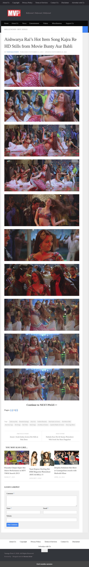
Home (6, 23)
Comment (10, 493)
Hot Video (25, 425)
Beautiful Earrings (24, 421)
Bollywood (10, 29)
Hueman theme (28, 556)
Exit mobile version (44, 564)
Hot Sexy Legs (9, 425)
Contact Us (54, 3)
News (24, 23)
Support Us (70, 23)
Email (45, 508)
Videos (45, 23)
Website (9, 516)
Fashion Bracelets (42, 421)
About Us (6, 3)
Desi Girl (33, 421)
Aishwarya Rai (13, 421)
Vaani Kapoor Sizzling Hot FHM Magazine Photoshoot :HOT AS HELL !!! (39, 472)
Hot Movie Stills (66, 421)
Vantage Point (13, 52)
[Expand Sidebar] (85, 29)
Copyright (15, 3)
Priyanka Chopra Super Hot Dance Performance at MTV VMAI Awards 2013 (15, 470)
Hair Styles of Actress (54, 421)
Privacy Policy (27, 3)
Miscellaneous (57, 23)
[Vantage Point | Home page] (14, 13)
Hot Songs (22, 29)
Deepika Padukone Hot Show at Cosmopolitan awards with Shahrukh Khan (65, 470)
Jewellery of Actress (43, 425)
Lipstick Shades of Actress (57, 425)
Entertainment (34, 23)
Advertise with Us (78, 3)
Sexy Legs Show (70, 425)
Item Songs (33, 425)
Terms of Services (41, 3)
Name (9, 508)
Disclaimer (65, 3)
